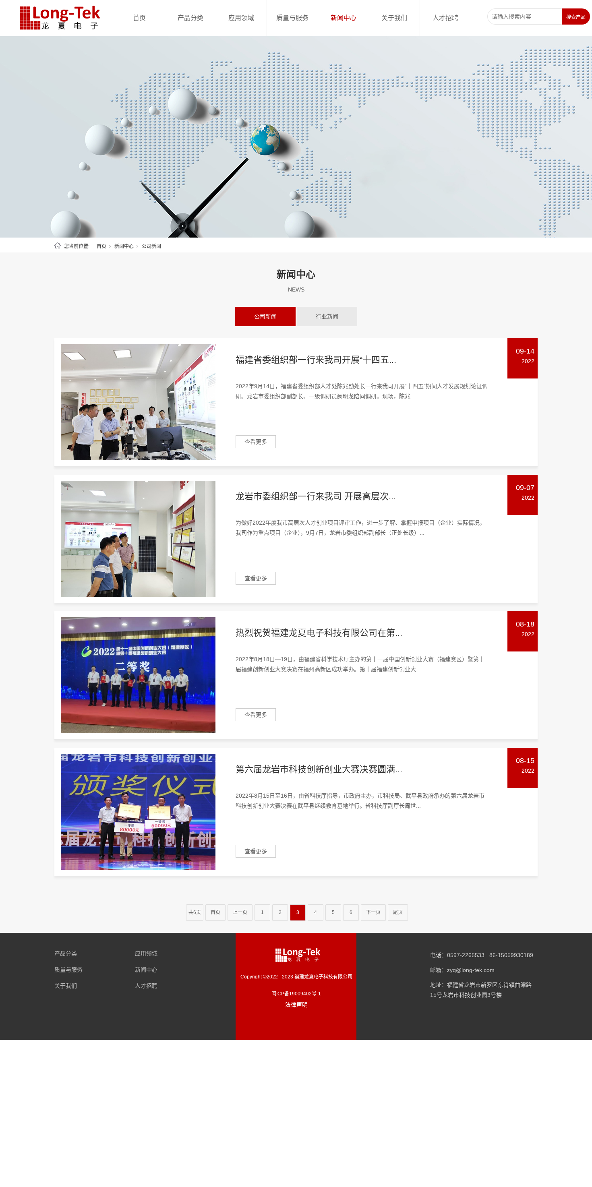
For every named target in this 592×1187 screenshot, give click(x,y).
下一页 (373, 912)
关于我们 (394, 17)
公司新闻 (265, 316)
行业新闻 (327, 316)
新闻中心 (343, 17)
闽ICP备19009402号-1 (296, 994)
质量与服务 (292, 17)
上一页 (240, 912)
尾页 (398, 912)
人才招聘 (445, 17)
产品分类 (190, 17)
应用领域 (241, 17)
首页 (139, 17)
